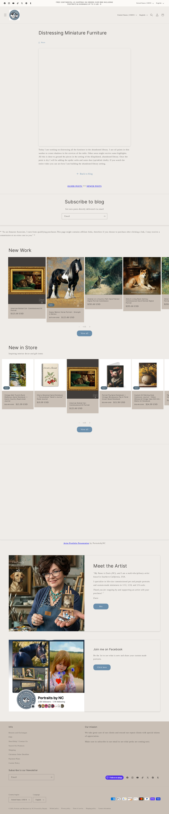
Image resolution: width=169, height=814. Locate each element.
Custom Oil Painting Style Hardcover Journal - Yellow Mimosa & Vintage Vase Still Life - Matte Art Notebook (147, 398)
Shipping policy (91, 808)
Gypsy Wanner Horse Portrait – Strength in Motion (65, 313)
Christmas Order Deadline (19, 754)
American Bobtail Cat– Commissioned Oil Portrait (26, 309)
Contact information (104, 808)
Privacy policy (65, 808)
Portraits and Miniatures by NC (24, 808)
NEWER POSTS (94, 186)
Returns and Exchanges (18, 733)
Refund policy (54, 808)
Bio (101, 606)
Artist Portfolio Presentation (76, 543)
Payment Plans (14, 759)
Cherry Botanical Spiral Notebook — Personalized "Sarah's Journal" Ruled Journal (50, 397)
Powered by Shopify (40, 808)
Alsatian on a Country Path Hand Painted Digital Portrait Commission (103, 300)
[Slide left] (79, 326)
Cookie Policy (14, 763)
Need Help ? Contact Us (18, 741)
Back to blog (86, 173)
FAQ (10, 737)
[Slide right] (89, 326)
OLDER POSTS (75, 186)
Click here (102, 667)
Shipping (12, 750)
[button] (5, 15)
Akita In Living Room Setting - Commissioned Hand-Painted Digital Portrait (140, 301)
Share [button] (43, 42)
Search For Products (16, 746)
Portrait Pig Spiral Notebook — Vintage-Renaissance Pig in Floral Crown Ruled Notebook (115, 397)
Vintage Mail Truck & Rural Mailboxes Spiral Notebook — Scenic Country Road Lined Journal (15, 398)
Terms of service (78, 808)
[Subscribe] (104, 216)
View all (84, 333)
